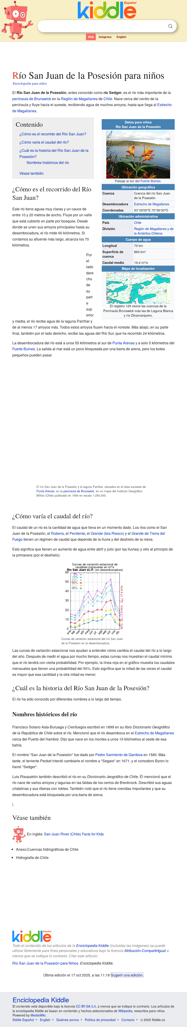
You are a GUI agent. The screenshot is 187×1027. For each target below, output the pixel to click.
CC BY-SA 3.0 (86, 1006)
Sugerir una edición (127, 974)
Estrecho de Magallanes (151, 203)
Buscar (170, 26)
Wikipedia (125, 1010)
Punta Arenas (123, 342)
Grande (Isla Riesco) (107, 533)
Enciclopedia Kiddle (92, 945)
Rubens (57, 533)
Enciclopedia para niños (30, 83)
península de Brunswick (31, 98)
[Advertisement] (93, 54)
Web (91, 37)
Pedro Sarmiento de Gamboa (119, 754)
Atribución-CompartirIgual (145, 950)
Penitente (77, 533)
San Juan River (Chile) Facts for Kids (74, 834)
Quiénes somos (67, 1019)
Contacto (128, 1019)
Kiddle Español (23, 1019)
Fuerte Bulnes (150, 181)
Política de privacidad (100, 1019)
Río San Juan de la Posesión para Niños (45, 963)
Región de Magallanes (79, 98)
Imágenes (105, 37)
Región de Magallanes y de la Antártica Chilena (154, 230)
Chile (108, 98)
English (121, 37)
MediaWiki (38, 1015)
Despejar (161, 26)
